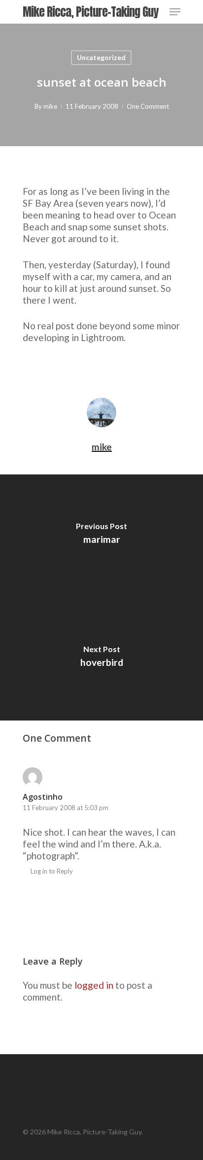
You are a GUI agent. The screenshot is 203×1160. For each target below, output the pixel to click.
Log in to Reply (52, 871)
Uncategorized (101, 57)
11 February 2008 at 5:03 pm (65, 808)
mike (50, 106)
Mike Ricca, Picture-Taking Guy (90, 12)
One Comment (148, 106)
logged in (93, 985)
